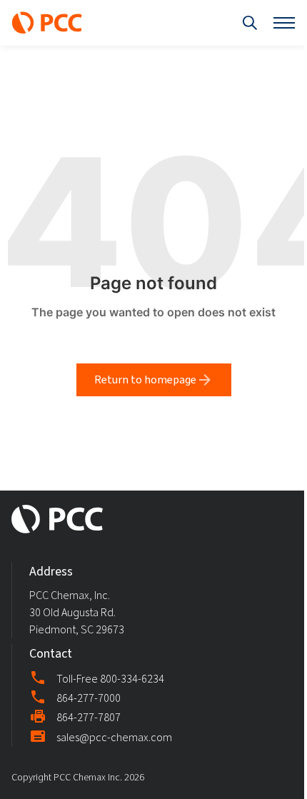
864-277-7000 (88, 697)
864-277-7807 (88, 717)
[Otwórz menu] (284, 22)
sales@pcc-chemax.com (114, 737)
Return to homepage (145, 379)
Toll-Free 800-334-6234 (110, 678)
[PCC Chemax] (47, 22)
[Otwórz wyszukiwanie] (249, 22)
